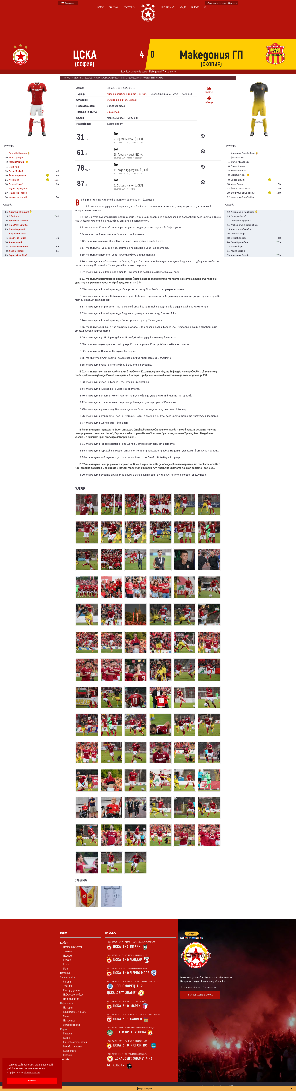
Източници (69, 1020)
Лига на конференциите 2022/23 (110, 77)
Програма (113, 7)
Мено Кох (14, 166)
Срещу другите (71, 990)
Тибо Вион (14, 216)
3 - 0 (126, 1045)
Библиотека (69, 1051)
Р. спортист (139, 1045)
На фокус (110, 933)
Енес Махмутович (18, 224)
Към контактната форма (200, 995)
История (68, 1007)
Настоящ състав (72, 947)
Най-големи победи (73, 994)
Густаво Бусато (18, 152)
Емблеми (67, 960)
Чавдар (136, 960)
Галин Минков (16, 170)
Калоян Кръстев (18, 196)
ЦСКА (117, 946)
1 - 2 (139, 986)
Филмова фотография (75, 1042)
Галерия (209, 91)
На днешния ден (71, 999)
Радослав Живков (18, 255)
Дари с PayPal (145, 1088)
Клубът (100, 7)
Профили (67, 956)
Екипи (66, 964)
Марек (135, 1006)
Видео (66, 1038)
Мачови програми (72, 1046)
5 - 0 (126, 960)
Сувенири (209, 102)
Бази (65, 968)
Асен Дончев (15, 242)
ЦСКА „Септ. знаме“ (122, 993)
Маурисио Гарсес (18, 192)
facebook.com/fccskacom (200, 987)
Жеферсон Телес (17, 233)
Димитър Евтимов (19, 211)
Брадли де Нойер (17, 237)
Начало (67, 77)
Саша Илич (113, 111)
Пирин (135, 946)
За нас (66, 1016)
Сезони (77, 77)
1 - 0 (125, 946)
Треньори (68, 951)
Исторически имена (223, 3)
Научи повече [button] (32, 1072)
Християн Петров (18, 220)
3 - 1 (126, 1019)
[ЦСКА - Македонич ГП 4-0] (87, 506)
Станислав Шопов (18, 246)
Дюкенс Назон (16, 250)
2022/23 (88, 77)
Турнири (67, 986)
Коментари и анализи (74, 1012)
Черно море (139, 973)
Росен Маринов (17, 229)
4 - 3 (149, 1058)
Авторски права (71, 1025)
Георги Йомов (16, 183)
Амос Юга (14, 179)
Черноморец (125, 986)
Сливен (136, 1019)
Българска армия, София (122, 99)
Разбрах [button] (32, 1080)
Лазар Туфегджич (18, 188)
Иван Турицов (16, 157)
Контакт (195, 7)
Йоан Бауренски (17, 175)
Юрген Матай (16, 161)
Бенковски (116, 1065)
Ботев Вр (122, 1032)
